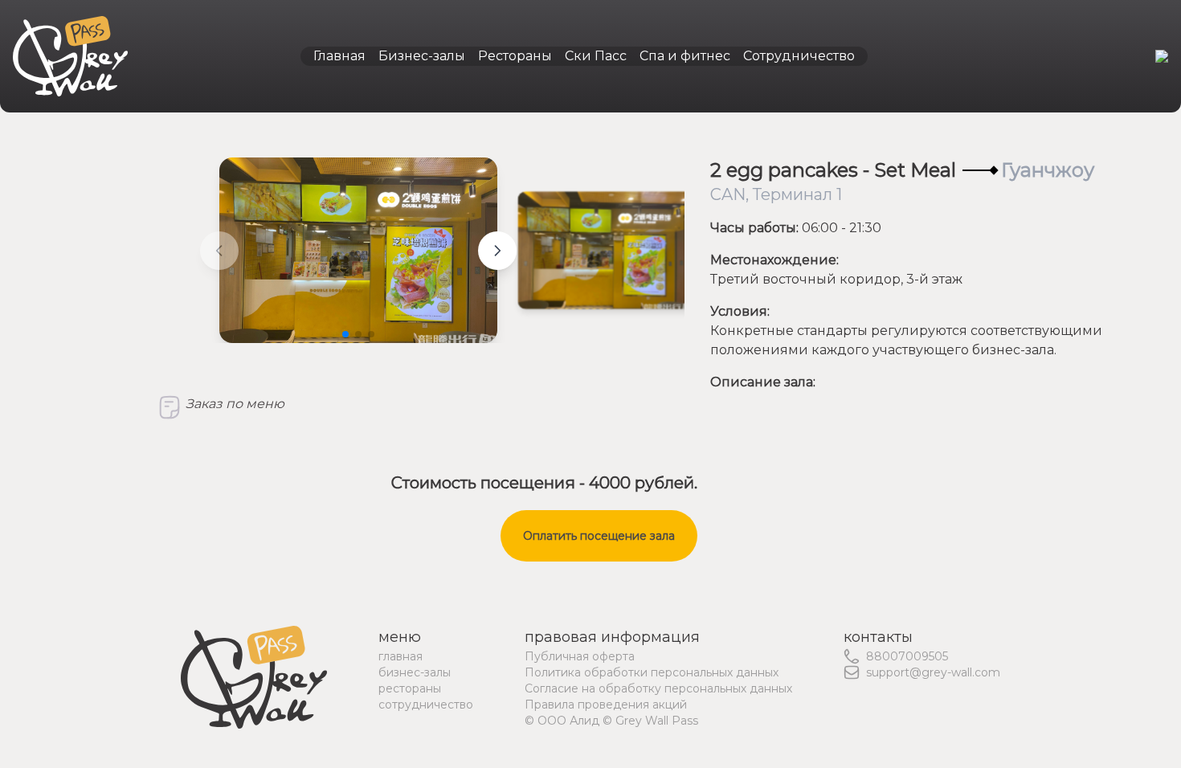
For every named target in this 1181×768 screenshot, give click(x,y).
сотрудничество (425, 704)
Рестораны (515, 55)
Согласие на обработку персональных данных (658, 688)
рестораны (409, 688)
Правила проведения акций (606, 704)
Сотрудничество (799, 55)
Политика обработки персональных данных (651, 672)
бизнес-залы (414, 672)
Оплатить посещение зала (599, 536)
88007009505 (907, 656)
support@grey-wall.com (933, 672)
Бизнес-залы (421, 55)
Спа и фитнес (685, 55)
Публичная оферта (580, 656)
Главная (339, 55)
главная (400, 656)
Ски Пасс (596, 55)
